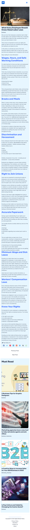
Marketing (4, 472)
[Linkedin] (13, 345)
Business (4, 32)
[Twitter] (7, 345)
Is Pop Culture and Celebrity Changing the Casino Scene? (12, 506)
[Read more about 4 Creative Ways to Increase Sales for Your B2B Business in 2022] (15, 453)
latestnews (8, 436)
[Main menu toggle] (26, 2)
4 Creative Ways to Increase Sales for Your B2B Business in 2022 (14, 469)
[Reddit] (16, 345)
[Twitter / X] (23, 345)
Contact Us (15, 524)
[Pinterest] (10, 345)
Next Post (15, 354)
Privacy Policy (15, 521)
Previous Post (15, 350)
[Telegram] (20, 345)
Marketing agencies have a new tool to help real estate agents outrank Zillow (15, 432)
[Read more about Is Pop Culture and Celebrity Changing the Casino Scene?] (15, 489)
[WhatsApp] (26, 345)
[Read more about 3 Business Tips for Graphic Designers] (15, 378)
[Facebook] (4, 345)
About (15, 526)
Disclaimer (15, 522)
